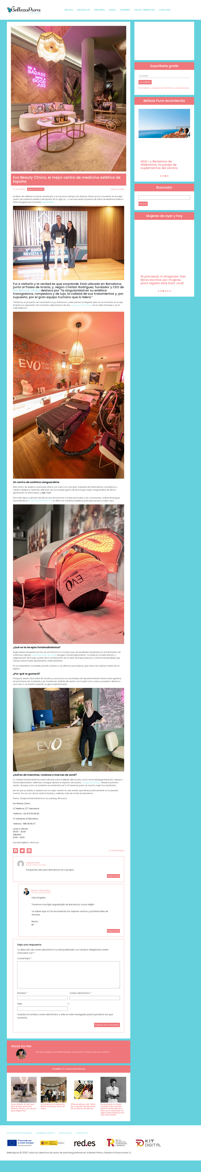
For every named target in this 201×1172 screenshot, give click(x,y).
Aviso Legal (65, 1133)
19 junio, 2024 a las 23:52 (36, 865)
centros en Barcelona (81, 305)
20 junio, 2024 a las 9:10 (41, 893)
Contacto (82, 1133)
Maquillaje (83, 9)
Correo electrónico (80, 993)
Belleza (69, 9)
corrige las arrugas (91, 782)
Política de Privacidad (19, 1133)
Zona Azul (165, 9)
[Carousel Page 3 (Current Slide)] (165, 176)
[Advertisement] (164, 41)
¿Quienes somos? (45, 1133)
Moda (112, 9)
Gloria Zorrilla (117, 189)
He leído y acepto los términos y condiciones (165, 88)
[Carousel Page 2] (163, 176)
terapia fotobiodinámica (40, 500)
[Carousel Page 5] (168, 291)
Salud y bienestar (144, 9)
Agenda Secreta (36, 189)
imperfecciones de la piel (43, 655)
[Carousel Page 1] (161, 176)
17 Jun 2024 (19, 189)
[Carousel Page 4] (168, 176)
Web (19, 1003)
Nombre (22, 993)
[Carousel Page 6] (170, 291)
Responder (113, 876)
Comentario (24, 958)
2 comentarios (116, 850)
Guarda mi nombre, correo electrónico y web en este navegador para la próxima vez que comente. (65, 1016)
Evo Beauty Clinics (26, 290)
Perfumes (99, 9)
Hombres (125, 9)
